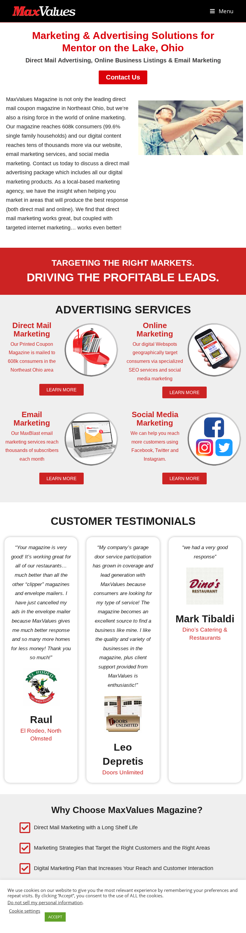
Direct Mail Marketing (31, 330)
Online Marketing (154, 330)
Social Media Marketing (155, 419)
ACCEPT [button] (55, 917)
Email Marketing (32, 419)
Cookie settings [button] (24, 911)
